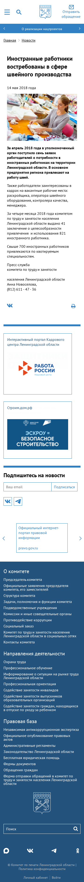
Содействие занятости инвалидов (31, 690)
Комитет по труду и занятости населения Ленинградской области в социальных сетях (40, 634)
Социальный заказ (19, 626)
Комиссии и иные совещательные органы (38, 613)
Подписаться (64, 486)
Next (80, 538)
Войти (56, 877)
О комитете (16, 571)
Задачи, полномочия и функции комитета (38, 601)
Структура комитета (19, 595)
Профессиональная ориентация (30, 683)
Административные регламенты (30, 745)
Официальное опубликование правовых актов (37, 737)
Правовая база (20, 721)
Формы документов (20, 763)
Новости (28, 40)
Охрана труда (15, 661)
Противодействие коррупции (28, 620)
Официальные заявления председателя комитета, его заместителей (36, 587)
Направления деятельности (34, 653)
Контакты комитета (19, 642)
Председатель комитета (23, 579)
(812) (11, 289)
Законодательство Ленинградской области (39, 751)
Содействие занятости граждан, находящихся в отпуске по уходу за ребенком (41, 708)
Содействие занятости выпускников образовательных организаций (33, 698)
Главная (10, 40)
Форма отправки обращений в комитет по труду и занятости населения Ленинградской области (40, 780)
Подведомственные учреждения (30, 607)
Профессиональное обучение (28, 667)
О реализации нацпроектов (42, 29)
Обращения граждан (21, 770)
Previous (3, 538)
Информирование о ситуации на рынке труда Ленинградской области (41, 676)
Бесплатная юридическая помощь (31, 757)
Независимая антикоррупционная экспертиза (41, 729)
